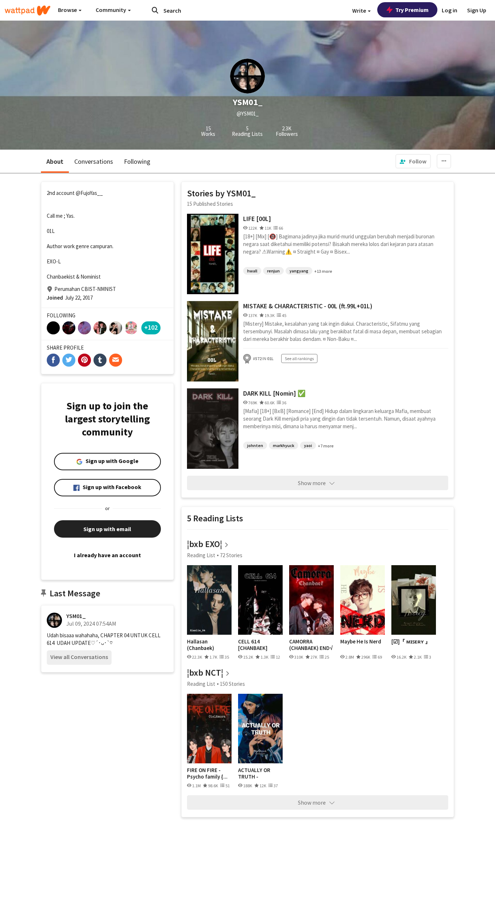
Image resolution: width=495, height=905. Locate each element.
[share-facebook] (53, 360)
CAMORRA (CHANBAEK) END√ (311, 644)
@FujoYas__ (89, 192)
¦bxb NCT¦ (205, 672)
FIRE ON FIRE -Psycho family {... (207, 773)
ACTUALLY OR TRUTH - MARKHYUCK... (255, 773)
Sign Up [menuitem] (476, 10)
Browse (68, 9)
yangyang (299, 271)
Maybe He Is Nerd (360, 641)
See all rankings (299, 358)
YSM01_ (76, 616)
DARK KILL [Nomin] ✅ (274, 393)
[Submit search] (155, 10)
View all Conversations (79, 656)
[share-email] (115, 360)
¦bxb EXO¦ (204, 544)
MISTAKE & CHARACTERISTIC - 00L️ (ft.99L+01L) (308, 306)
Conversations (93, 161)
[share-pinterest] (84, 360)
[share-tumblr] (100, 360)
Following (137, 161)
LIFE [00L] (257, 218)
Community (111, 9)
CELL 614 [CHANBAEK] (252, 644)
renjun (273, 271)
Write (359, 10)
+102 (151, 327)
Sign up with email (107, 529)
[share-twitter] (68, 360)
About (54, 161)
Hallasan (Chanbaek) (200, 644)
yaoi (308, 445)
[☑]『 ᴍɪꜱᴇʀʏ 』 (410, 641)
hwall (252, 271)
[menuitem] (413, 161)
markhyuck (283, 445)
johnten (255, 445)
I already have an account (107, 555)
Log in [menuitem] (449, 10)
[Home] (27, 10)
